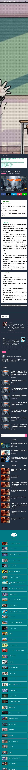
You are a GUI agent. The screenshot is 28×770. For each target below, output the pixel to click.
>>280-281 (6, 223)
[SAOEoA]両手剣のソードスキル (7, 164)
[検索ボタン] (22, 1)
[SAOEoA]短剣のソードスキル (6, 166)
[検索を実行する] (26, 435)
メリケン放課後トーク (8, 1)
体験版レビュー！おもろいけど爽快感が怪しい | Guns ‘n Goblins (12, 158)
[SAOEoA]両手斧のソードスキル (7, 163)
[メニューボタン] (25, 1)
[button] (3, 194)
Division (4, 173)
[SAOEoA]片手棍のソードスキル (7, 165)
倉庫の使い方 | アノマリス (5, 159)
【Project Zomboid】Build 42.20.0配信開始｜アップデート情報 (12, 162)
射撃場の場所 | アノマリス (5, 160)
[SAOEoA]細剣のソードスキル (6, 167)
